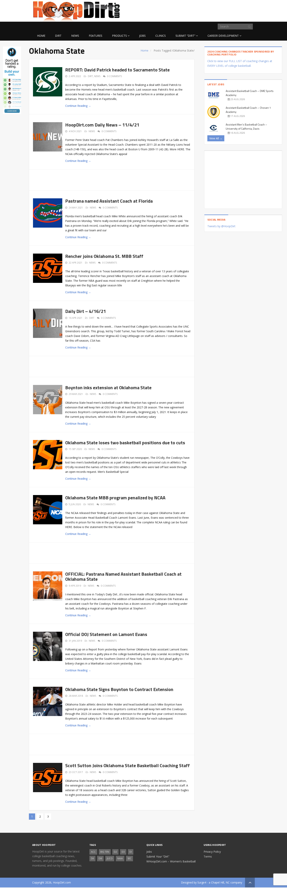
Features (95, 35)
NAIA (120, 858)
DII (92, 858)
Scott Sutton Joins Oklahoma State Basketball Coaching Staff (127, 765)
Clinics (160, 35)
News (75, 35)
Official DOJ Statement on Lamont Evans (106, 634)
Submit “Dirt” (185, 35)
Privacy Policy (212, 851)
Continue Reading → (78, 106)
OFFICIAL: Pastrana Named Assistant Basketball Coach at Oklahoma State (123, 576)
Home (41, 35)
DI (130, 851)
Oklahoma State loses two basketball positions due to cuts (125, 442)
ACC (93, 851)
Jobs (142, 35)
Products (119, 35)
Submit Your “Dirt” (157, 856)
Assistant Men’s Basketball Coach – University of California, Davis (246, 126)
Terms (208, 856)
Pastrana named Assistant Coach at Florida (109, 200)
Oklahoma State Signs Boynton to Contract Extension (119, 689)
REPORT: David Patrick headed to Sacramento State (117, 69)
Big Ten (104, 851)
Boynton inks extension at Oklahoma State (108, 387)
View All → (215, 138)
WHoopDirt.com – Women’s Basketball (171, 861)
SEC (129, 858)
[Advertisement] (223, 10)
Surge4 (201, 882)
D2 (115, 851)
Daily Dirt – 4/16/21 (85, 311)
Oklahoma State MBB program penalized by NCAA (115, 497)
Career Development (223, 35)
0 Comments (114, 76)
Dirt (58, 35)
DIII (100, 858)
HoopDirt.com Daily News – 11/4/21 (102, 124)
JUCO (110, 858)
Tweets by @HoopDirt (221, 226)
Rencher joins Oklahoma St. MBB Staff (104, 256)
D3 (123, 851)
